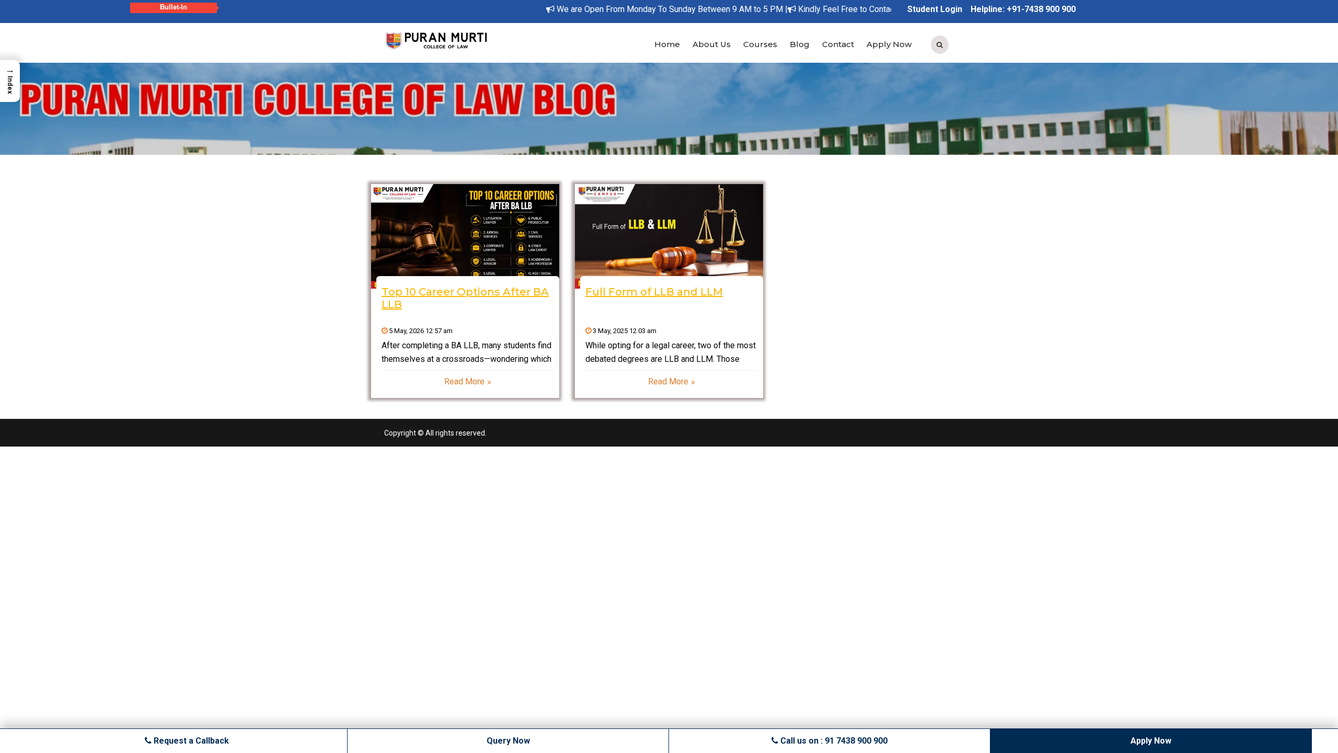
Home (667, 44)
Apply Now (889, 44)
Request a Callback (190, 741)
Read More (464, 381)
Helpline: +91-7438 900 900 (1023, 9)
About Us (712, 44)
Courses (760, 44)
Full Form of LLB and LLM (654, 292)
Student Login (934, 9)
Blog (800, 44)
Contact (838, 44)
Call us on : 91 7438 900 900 (832, 741)
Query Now (508, 741)
